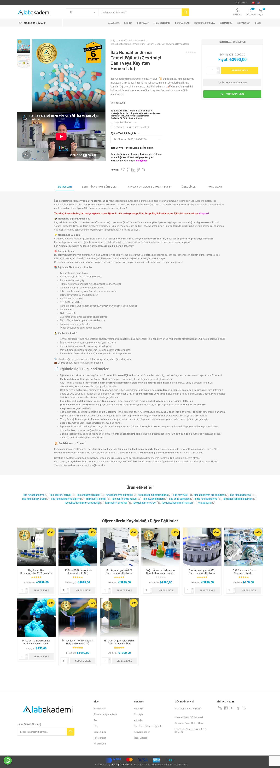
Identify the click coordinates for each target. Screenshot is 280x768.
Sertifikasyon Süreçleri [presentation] (100, 186)
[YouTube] (232, 708)
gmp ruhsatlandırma (206, 498)
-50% (51, 532)
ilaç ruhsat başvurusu (34, 498)
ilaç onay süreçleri (179, 498)
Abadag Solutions (120, 764)
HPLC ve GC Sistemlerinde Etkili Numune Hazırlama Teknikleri (36, 643)
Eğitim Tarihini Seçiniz (124, 133)
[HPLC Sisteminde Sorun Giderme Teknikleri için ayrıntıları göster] (243, 547)
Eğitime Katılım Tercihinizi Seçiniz (130, 110)
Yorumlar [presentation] (214, 186)
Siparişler (139, 714)
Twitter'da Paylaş (123, 169)
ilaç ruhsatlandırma (33, 494)
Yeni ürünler (100, 732)
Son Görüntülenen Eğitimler (148, 726)
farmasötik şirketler (116, 502)
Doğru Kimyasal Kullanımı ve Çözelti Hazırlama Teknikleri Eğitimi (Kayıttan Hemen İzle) (161, 573)
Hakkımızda (100, 743)
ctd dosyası (205, 502)
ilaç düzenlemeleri (153, 498)
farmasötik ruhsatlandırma (153, 494)
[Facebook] (238, 708)
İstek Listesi (140, 737)
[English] (258, 2)
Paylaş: (115, 169)
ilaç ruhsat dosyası (240, 494)
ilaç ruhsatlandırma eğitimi (66, 498)
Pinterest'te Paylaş (138, 169)
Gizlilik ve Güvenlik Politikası (189, 723)
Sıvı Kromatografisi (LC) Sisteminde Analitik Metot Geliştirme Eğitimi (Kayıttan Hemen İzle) (119, 574)
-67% (258, 532)
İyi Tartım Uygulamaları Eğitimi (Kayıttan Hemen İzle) (119, 642)
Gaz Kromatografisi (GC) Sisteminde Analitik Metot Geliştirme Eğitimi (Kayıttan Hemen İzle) (202, 574)
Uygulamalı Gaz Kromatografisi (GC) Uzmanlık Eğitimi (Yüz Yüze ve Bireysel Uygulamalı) (36, 574)
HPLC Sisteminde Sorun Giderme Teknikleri (243, 572)
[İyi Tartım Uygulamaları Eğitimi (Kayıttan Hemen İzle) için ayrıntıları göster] (119, 617)
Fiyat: (223, 59)
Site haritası (100, 708)
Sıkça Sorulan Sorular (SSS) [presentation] (150, 186)
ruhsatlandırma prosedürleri (209, 494)
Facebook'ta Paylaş (128, 169)
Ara (95, 720)
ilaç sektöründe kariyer (124, 498)
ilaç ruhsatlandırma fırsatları (177, 502)
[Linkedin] (219, 708)
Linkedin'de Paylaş (133, 169)
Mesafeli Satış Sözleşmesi (189, 717)
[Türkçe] (253, 2)
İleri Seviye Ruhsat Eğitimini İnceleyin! (132, 147)
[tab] (65, 187)
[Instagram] (225, 708)
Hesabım (237, 14)
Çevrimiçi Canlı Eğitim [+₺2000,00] (133, 127)
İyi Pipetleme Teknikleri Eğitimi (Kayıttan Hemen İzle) (77, 642)
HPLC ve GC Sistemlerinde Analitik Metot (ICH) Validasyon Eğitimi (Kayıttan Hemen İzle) (77, 574)
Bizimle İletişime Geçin (105, 714)
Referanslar (100, 737)
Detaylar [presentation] (65, 186)
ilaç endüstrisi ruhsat (88, 494)
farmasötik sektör (96, 498)
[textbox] (140, 12)
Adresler (138, 720)
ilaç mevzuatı (180, 494)
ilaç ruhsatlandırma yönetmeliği (82, 502)
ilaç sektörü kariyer (60, 494)
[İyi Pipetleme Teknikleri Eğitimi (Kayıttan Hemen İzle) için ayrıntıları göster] (77, 617)
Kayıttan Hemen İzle (126, 122)
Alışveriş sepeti (142, 732)
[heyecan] (244, 708)
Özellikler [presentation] (189, 186)
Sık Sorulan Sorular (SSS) (188, 708)
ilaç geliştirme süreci (144, 502)
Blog (96, 726)
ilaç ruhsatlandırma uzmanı (238, 498)
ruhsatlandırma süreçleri (119, 494)
